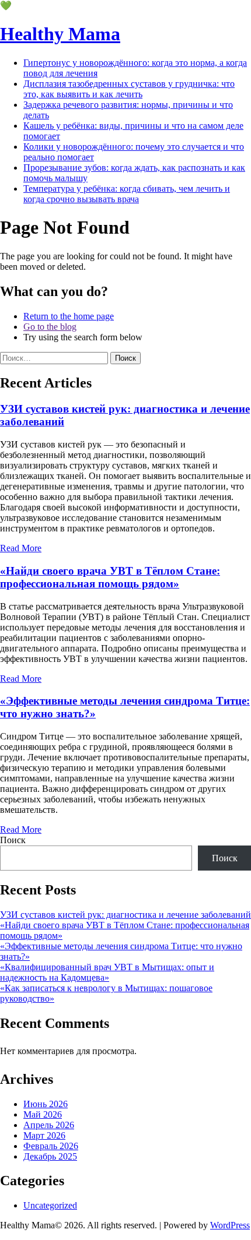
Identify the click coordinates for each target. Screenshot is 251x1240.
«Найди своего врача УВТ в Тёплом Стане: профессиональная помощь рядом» (110, 577)
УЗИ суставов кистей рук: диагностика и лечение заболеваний (125, 915)
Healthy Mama (60, 33)
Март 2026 (44, 1135)
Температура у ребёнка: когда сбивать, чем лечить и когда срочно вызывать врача (126, 194)
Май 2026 (42, 1114)
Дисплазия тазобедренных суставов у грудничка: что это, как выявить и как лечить (129, 89)
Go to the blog (49, 327)
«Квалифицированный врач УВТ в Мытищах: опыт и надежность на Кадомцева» (107, 972)
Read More (20, 548)
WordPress (230, 1225)
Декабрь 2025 (50, 1156)
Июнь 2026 (45, 1104)
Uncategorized (50, 1205)
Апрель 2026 (48, 1125)
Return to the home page (68, 316)
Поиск (13, 840)
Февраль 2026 (50, 1146)
